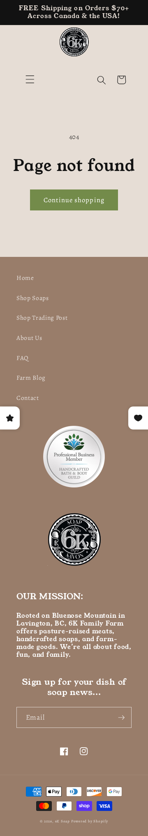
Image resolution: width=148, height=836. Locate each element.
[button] (30, 79)
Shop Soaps (32, 297)
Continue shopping (74, 200)
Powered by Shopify (89, 821)
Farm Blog (31, 377)
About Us (29, 337)
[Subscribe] (121, 717)
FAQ (22, 357)
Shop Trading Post (41, 317)
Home (25, 277)
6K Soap (62, 821)
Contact (27, 397)
